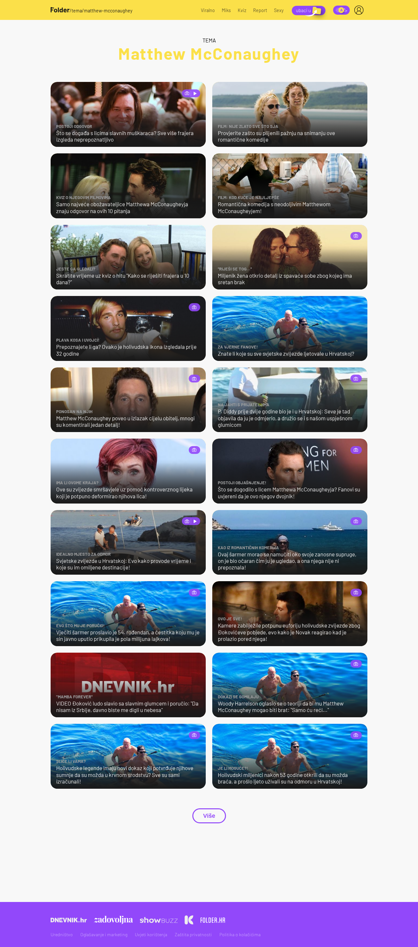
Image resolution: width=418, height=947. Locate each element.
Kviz (242, 10)
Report (260, 10)
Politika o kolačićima (240, 934)
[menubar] (360, 10)
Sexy (279, 10)
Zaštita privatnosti (193, 934)
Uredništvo (62, 934)
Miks (226, 10)
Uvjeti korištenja (151, 934)
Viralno (208, 10)
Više (209, 816)
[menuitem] (360, 10)
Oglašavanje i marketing (103, 934)
